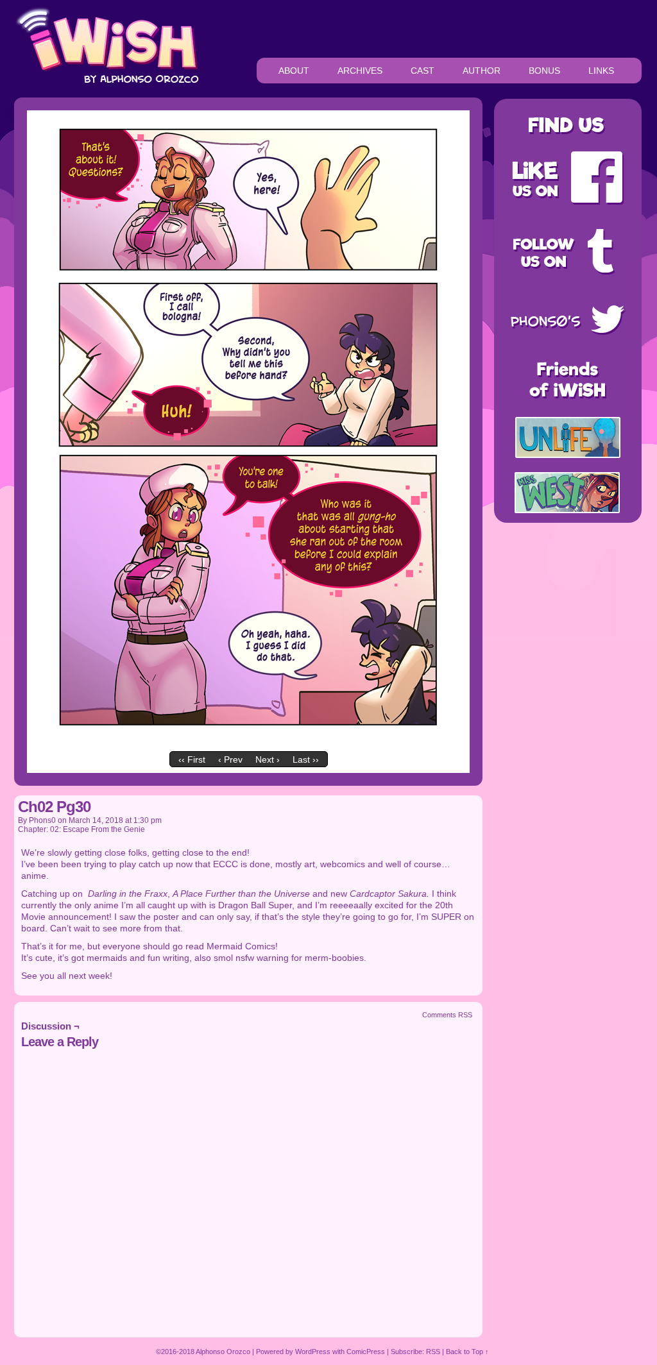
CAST (422, 70)
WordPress (312, 1351)
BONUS (544, 70)
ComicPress (365, 1351)
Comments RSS (447, 1015)
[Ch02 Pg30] (248, 742)
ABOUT (293, 70)
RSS (433, 1351)
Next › (267, 759)
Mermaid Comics (241, 946)
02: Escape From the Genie (97, 829)
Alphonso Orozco (223, 1351)
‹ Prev (230, 759)
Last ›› (306, 759)
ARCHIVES (359, 70)
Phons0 (42, 820)
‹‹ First (191, 759)
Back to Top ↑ (467, 1351)
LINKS (601, 70)
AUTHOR (481, 70)
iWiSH (106, 44)
